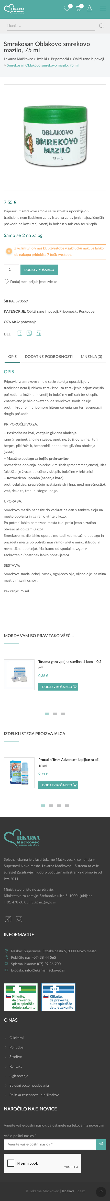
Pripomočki (68, 311)
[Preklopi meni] (103, 9)
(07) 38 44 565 (44, 957)
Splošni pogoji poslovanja (29, 1085)
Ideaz (80, 1191)
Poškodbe (86, 311)
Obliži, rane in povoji (42, 311)
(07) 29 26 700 (49, 964)
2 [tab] (55, 714)
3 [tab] (63, 714)
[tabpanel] (55, 677)
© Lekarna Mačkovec (42, 1191)
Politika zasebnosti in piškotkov (34, 1095)
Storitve (15, 1057)
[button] (30, 282)
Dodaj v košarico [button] (57, 687)
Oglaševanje (18, 1076)
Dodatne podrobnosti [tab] (49, 357)
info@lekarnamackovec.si (44, 970)
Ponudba (16, 1047)
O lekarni (16, 1038)
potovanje (28, 322)
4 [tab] (67, 805)
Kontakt (15, 1066)
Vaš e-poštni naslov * (20, 1136)
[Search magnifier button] (101, 26)
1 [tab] (47, 714)
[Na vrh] (101, 1192)
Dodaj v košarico (39, 269)
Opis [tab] (12, 357)
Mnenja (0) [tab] (91, 357)
